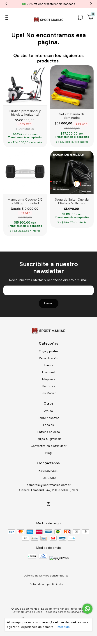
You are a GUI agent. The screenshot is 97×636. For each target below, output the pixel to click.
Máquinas (48, 379)
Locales (48, 425)
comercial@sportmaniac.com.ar (49, 485)
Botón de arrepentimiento (46, 584)
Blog (48, 453)
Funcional (48, 372)
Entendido (63, 627)
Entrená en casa (48, 432)
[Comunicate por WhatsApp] (87, 609)
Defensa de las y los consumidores (46, 575)
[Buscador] (80, 18)
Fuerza (48, 365)
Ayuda (48, 411)
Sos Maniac (48, 393)
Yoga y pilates (48, 351)
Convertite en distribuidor (49, 446)
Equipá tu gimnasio (49, 439)
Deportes (48, 386)
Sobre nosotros (48, 418)
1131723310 (49, 478)
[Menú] (7, 18)
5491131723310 (48, 471)
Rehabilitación (48, 358)
